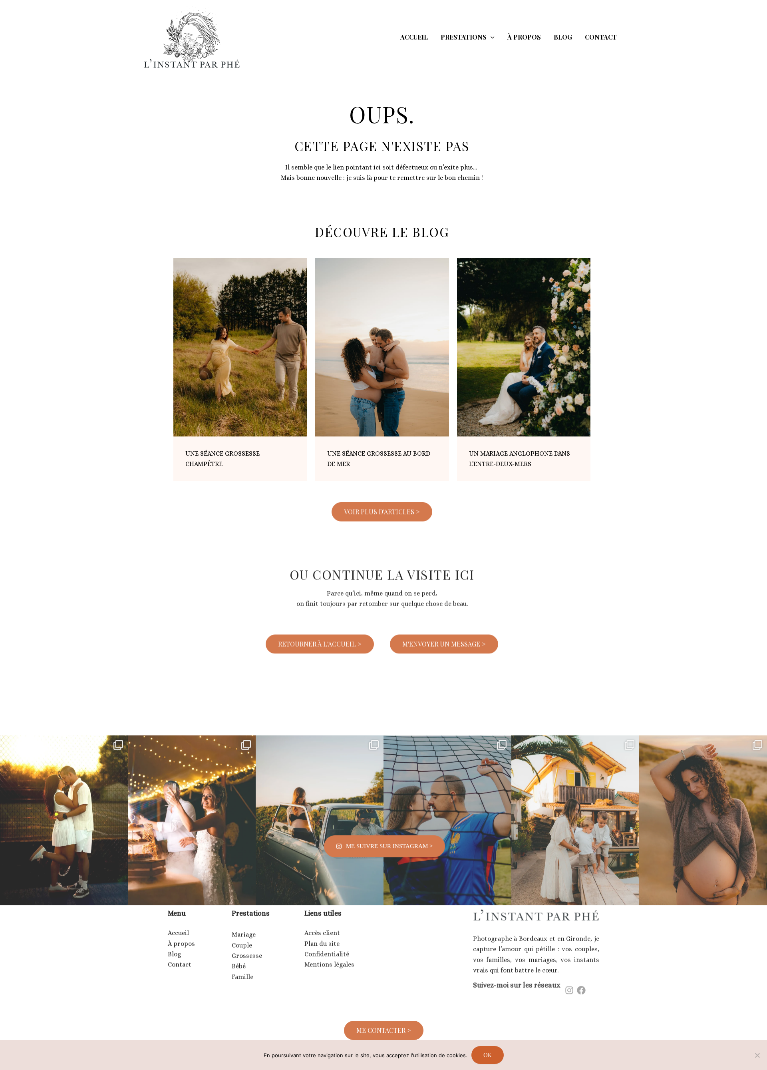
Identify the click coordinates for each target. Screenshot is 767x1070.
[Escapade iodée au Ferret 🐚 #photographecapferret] (575, 789)
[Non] (757, 1055)
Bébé (239, 956)
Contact (179, 956)
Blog (174, 946)
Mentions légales (329, 956)
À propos (181, 936)
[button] (491, 37)
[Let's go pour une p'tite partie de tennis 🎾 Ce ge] (64, 789)
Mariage (244, 925)
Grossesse (247, 946)
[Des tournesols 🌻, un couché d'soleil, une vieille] (320, 789)
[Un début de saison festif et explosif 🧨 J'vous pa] (192, 789)
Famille (242, 967)
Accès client (322, 925)
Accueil (178, 925)
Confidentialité (326, 946)
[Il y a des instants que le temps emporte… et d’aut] (703, 789)
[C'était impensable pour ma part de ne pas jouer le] (447, 789)
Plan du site (322, 936)
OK (487, 1055)
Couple (242, 936)
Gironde (578, 932)
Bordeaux (533, 932)
